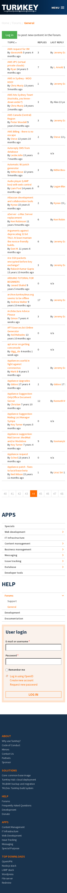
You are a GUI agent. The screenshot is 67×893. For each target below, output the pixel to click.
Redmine (6, 882)
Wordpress (7, 874)
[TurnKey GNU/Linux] (20, 11)
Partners (6, 758)
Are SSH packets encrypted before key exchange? (19, 261)
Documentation (14, 618)
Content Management (13, 827)
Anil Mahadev (18, 334)
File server (7, 878)
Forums (16, 23)
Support (12, 601)
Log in (9, 35)
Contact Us (8, 753)
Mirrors (5, 749)
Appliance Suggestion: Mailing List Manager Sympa (19, 417)
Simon (14, 318)
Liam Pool (16, 188)
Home (5, 23)
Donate (6, 814)
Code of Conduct (11, 745)
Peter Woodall (19, 122)
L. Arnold (58, 67)
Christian (15, 404)
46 (47, 493)
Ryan (13, 69)
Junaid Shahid (18, 285)
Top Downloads (13, 856)
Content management (17, 543)
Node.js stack (9, 865)
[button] (58, 8)
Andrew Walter (19, 302)
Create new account (22, 680)
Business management (18, 549)
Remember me (17, 669)
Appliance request (17, 454)
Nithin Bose (17, 171)
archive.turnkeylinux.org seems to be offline (20, 296)
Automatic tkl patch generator (18, 166)
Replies (42, 42)
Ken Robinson (18, 221)
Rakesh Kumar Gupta (22, 268)
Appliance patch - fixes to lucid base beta (20, 468)
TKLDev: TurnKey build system (17, 788)
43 (26, 493)
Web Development (12, 835)
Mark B (14, 371)
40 (5, 493)
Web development (15, 532)
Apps (9, 514)
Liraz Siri (58, 472)
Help (8, 584)
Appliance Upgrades (18, 380)
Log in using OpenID (21, 676)
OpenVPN (7, 861)
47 (54, 493)
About (6, 736)
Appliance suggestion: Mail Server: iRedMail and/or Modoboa (19, 437)
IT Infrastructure (14, 537)
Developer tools (14, 572)
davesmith (17, 52)
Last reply (57, 42)
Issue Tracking (9, 839)
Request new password (23, 684)
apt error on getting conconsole (18, 346)
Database (10, 567)
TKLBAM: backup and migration (18, 783)
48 (61, 493)
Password (12, 655)
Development (12, 612)
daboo (14, 384)
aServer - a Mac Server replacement (20, 215)
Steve (14, 138)
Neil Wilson (17, 474)
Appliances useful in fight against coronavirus (18, 364)
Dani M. (14, 248)
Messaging (11, 555)
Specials (10, 526)
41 (12, 493)
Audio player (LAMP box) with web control (19, 182)
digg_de (15, 351)
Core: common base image (16, 775)
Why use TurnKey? (11, 741)
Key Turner (17, 424)
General (11, 607)
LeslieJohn (17, 155)
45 (40, 493)
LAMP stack (8, 870)
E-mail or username (18, 641)
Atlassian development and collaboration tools (20, 199)
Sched (14, 457)
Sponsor (6, 762)
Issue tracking (13, 561)
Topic (11, 42)
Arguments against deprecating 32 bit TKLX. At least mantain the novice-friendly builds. (19, 238)
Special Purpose (10, 848)
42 (19, 493)
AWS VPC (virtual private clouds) (16, 63)
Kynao (14, 204)
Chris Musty (17, 85)
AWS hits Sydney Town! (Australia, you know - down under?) (20, 98)
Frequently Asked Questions (16, 805)
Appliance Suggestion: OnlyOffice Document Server (19, 397)
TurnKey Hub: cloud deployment (19, 779)
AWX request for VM (18, 49)
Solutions (9, 770)
